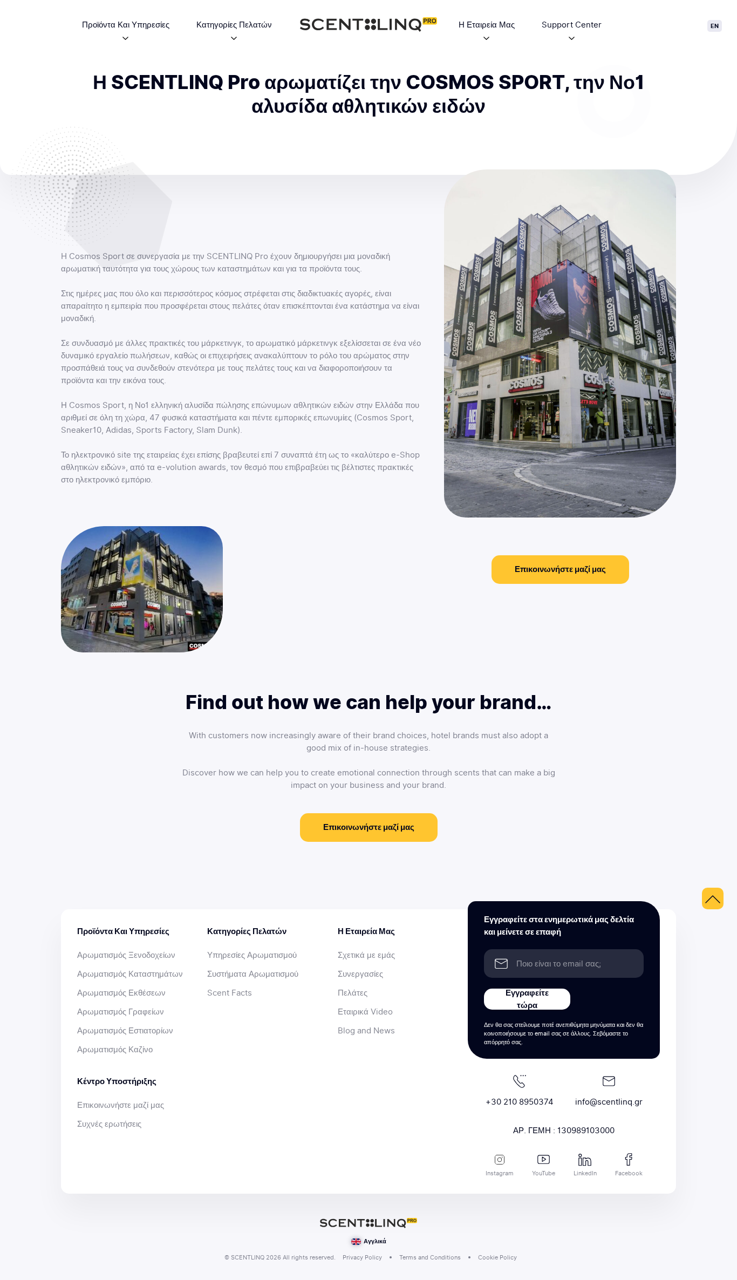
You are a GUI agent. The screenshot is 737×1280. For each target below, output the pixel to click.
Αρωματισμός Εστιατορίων (125, 1031)
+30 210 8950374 (520, 1102)
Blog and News (366, 1031)
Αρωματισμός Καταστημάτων (130, 974)
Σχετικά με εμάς (366, 955)
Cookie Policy (497, 1257)
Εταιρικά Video (365, 1012)
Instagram (500, 1173)
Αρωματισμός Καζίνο (115, 1049)
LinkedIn (585, 1173)
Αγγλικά (374, 1241)
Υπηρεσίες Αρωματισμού (252, 955)
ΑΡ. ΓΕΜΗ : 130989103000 (564, 1130)
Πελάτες (352, 993)
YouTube (543, 1173)
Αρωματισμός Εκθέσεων (121, 993)
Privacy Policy (362, 1257)
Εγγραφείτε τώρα (527, 999)
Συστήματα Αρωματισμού (252, 974)
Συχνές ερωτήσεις (109, 1124)
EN (715, 26)
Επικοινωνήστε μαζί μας (560, 569)
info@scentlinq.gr (609, 1102)
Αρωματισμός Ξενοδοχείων (126, 955)
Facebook (629, 1173)
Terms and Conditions (430, 1257)
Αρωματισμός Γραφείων (120, 1012)
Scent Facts (229, 993)
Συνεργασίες (360, 974)
